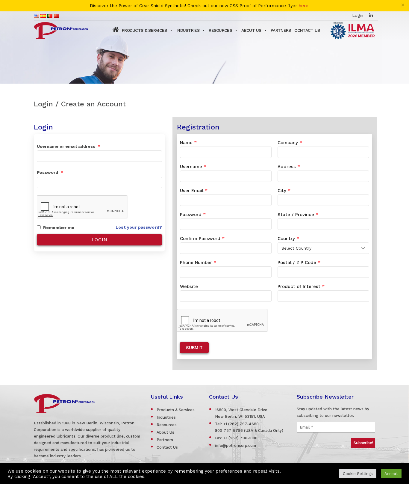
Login (357, 15)
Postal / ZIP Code (299, 262)
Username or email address (68, 146)
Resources (220, 30)
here (303, 5)
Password (50, 172)
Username (193, 166)
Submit (194, 347)
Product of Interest (301, 286)
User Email (193, 190)
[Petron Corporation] (61, 29)
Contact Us (307, 30)
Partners (281, 30)
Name (188, 142)
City (284, 190)
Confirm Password (202, 238)
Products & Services (144, 30)
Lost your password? (139, 227)
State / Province (298, 214)
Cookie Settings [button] (358, 473)
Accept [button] (391, 473)
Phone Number (198, 262)
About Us (251, 30)
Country (288, 238)
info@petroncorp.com (235, 445)
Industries (187, 30)
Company (290, 142)
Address (289, 166)
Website (189, 286)
